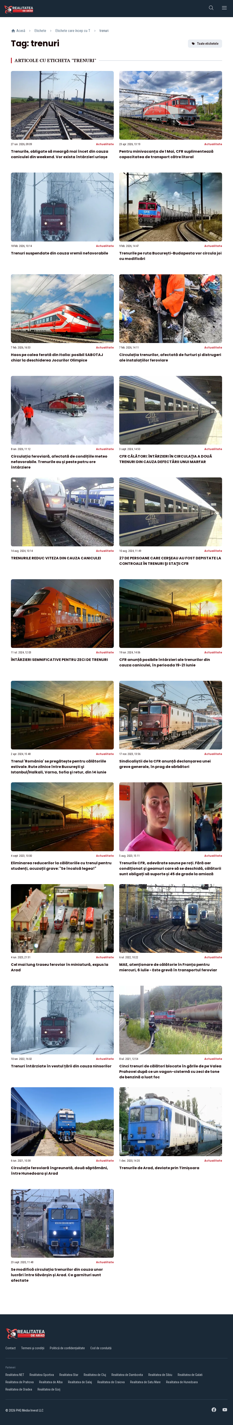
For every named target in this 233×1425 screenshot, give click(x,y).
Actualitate (105, 144)
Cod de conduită (100, 1348)
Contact (10, 1348)
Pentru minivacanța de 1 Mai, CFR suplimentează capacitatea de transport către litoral (166, 154)
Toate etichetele (207, 43)
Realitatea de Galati (190, 1375)
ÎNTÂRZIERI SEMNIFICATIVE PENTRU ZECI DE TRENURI (59, 659)
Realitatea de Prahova (19, 1382)
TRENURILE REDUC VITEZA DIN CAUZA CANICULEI (56, 558)
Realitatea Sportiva (42, 1375)
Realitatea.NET (14, 1375)
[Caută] (211, 8)
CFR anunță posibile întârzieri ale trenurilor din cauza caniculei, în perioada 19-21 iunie (164, 662)
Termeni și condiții (32, 1348)
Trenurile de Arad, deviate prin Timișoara (159, 1168)
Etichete (40, 31)
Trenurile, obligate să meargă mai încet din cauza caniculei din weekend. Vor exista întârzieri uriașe (59, 154)
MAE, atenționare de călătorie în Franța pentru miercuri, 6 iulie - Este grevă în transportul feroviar (168, 967)
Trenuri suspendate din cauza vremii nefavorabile (59, 253)
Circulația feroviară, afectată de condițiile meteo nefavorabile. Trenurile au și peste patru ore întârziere (59, 462)
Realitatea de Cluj (95, 1375)
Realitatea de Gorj (49, 1389)
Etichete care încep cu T (72, 31)
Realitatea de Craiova (111, 1382)
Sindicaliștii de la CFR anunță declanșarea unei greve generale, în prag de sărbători (165, 764)
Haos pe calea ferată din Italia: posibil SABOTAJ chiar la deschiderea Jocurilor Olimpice (57, 357)
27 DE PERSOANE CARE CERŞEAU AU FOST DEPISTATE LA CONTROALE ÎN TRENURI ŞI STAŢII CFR (170, 560)
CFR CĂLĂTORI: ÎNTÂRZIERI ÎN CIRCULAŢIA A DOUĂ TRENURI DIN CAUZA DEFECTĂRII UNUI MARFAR (165, 459)
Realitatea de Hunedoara (182, 1382)
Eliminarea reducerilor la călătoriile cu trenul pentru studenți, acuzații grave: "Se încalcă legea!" (61, 865)
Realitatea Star (68, 1375)
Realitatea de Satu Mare (145, 1382)
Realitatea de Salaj (80, 1382)
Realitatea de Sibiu (160, 1375)
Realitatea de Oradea (18, 1389)
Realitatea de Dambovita (127, 1375)
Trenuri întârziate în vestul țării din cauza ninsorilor (61, 1066)
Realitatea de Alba (51, 1382)
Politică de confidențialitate (67, 1348)
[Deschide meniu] (224, 8)
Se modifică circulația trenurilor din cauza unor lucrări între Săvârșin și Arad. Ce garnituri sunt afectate (57, 1275)
